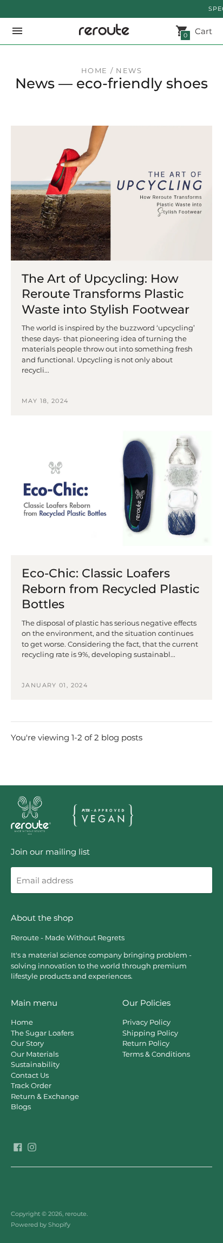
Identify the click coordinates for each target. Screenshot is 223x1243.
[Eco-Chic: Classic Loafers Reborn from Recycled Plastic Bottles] (111, 488)
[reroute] (102, 31)
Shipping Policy (150, 1033)
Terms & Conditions (156, 1054)
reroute (76, 1214)
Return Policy (145, 1043)
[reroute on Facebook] (18, 1146)
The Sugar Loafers (42, 1033)
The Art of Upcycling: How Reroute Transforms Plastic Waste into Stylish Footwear (105, 294)
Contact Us (30, 1075)
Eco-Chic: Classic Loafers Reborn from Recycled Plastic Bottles (111, 588)
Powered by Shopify (40, 1224)
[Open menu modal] (17, 30)
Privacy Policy (146, 1022)
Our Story (27, 1043)
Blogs (21, 1106)
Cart (197, 31)
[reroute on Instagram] (32, 1146)
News (35, 83)
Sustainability (35, 1064)
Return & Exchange (45, 1096)
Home (94, 70)
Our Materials (34, 1054)
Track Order (31, 1085)
